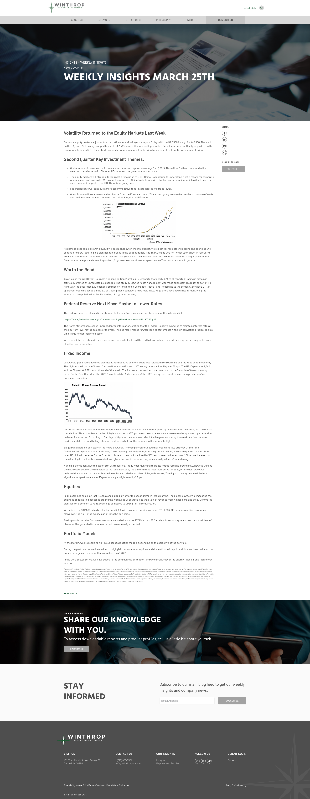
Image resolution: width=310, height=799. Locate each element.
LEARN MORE (76, 649)
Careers (232, 760)
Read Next (70, 593)
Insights (160, 760)
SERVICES (104, 19)
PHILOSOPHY (163, 19)
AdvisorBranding (239, 785)
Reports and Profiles (168, 763)
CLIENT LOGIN (250, 8)
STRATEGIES (133, 19)
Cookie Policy (82, 785)
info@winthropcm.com (128, 763)
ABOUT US (77, 19)
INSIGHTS (192, 19)
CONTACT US (225, 19)
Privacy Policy (69, 785)
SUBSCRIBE (233, 168)
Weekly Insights (93, 62)
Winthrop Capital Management (65, 7)
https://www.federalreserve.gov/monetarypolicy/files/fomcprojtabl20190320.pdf (110, 319)
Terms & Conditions (97, 785)
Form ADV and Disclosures (117, 785)
